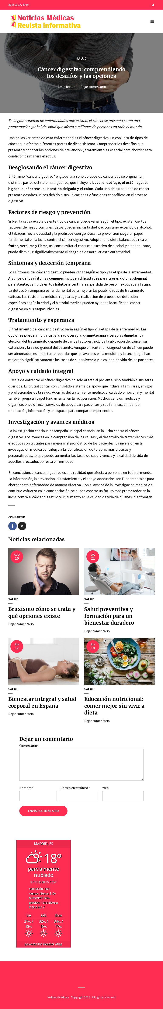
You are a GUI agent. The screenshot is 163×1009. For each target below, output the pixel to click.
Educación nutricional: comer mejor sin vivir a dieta (114, 706)
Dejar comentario (93, 86)
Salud (81, 58)
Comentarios (28, 745)
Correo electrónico (75, 788)
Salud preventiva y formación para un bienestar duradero (109, 616)
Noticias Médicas (58, 997)
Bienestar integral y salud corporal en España (42, 702)
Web (105, 788)
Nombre (26, 788)
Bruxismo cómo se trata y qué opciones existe (41, 612)
